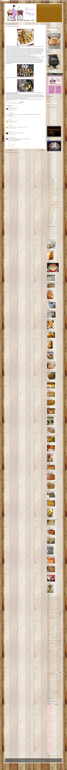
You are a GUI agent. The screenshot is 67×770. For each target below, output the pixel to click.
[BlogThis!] (20, 102)
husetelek (49, 633)
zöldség (20, 103)
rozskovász (52, 680)
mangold (59, 660)
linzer (51, 658)
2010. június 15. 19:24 (12, 134)
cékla (56, 605)
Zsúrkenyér (51, 197)
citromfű (53, 606)
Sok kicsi (56, 682)
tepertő (48, 690)
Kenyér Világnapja (57, 643)
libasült (54, 657)
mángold (48, 661)
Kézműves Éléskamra (54, 646)
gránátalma (50, 625)
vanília (52, 694)
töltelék (54, 692)
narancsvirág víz (49, 666)
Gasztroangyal (49, 623)
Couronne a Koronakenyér (53, 206)
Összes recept (49, 25)
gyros (58, 626)
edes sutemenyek (56, 612)
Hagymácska (51, 213)
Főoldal (24, 150)
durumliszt (48, 612)
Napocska (50, 200)
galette (59, 622)
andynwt (36, 760)
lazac (49, 655)
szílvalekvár (54, 687)
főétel (60, 621)
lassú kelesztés (59, 654)
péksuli (59, 671)
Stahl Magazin (49, 684)
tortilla (60, 691)
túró (60, 692)
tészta (55, 690)
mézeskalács (57, 664)
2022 (49, 161)
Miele (48, 665)
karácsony (53, 638)
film (59, 620)
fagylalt (59, 619)
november (51, 180)
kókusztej (58, 648)
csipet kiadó (49, 609)
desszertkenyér (54, 611)
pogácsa (58, 675)
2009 (49, 222)
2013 (49, 173)
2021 (49, 162)
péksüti (59, 674)
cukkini (48, 607)
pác (60, 669)
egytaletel (57, 617)
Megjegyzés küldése (10, 146)
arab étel (52, 597)
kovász (48, 650)
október (50, 181)
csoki (55, 609)
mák (51, 659)
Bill (59, 601)
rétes (55, 678)
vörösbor (49, 696)
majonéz (48, 659)
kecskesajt (53, 639)
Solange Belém (11, 137)
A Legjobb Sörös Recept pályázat (54, 194)
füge (56, 622)
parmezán (48, 671)
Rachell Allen (49, 677)
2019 (49, 165)
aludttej (55, 596)
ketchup (59, 645)
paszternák (52, 671)
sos (58, 682)
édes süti (54, 613)
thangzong (59, 690)
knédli (55, 647)
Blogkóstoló (48, 603)
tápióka (55, 688)
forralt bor (56, 621)
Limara (49, 97)
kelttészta (55, 640)
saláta (54, 681)
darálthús (57, 610)
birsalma (48, 602)
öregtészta (56, 669)
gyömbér (54, 626)
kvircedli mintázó (53, 654)
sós (47, 683)
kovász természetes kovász (56, 650)
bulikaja (52, 605)
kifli (59, 646)
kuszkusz (58, 653)
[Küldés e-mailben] (19, 102)
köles (59, 651)
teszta (51, 690)
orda (55, 668)
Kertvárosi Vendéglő (49, 645)
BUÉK (60, 604)
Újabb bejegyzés (10, 150)
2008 (49, 223)
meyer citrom (49, 664)
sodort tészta (51, 682)
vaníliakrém (56, 694)
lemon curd (56, 655)
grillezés (10, 103)
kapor (48, 638)
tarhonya (58, 688)
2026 (49, 155)
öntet (48, 669)
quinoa (58, 676)
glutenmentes (51, 624)
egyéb (50, 617)
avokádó (48, 600)
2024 (49, 158)
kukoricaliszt (49, 653)
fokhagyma (52, 621)
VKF (60, 695)
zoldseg (17, 103)
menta (59, 663)
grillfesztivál (58, 625)
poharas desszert (49, 676)
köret (15, 103)
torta (57, 691)
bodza (59, 603)
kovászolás (48, 651)
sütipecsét (51, 685)
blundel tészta (54, 603)
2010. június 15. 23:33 (12, 144)
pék (56, 671)
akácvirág (51, 596)
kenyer (56, 641)
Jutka (9, 125)
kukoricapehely (54, 653)
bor (54, 604)
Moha (9, 131)
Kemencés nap (51, 210)
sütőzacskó (48, 686)
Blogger (44, 760)
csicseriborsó (49, 608)
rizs (60, 678)
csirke (52, 609)
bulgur (49, 605)
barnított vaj (55, 600)
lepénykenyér (50, 656)
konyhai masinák (54, 649)
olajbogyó (51, 668)
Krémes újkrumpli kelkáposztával (54, 201)
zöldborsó (50, 697)
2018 (49, 166)
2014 (49, 172)
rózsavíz (48, 680)
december (51, 178)
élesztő (55, 618)
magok (58, 658)
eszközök (55, 619)
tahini (52, 688)
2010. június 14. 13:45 (12, 122)
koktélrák (59, 647)
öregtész (52, 669)
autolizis (59, 599)
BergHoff (57, 601)
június (50, 187)
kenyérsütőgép (55, 644)
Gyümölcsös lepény (52, 196)
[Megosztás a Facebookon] (22, 102)
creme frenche (57, 606)
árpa (55, 597)
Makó (55, 659)
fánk (47, 620)
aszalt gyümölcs (54, 598)
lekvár (52, 655)
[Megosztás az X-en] (21, 102)
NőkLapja (55, 667)
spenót (59, 683)
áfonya (48, 596)
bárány (52, 600)
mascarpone (51, 662)
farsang (51, 620)
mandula (55, 660)
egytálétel (49, 618)
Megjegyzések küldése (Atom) (15, 152)
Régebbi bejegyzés (40, 150)
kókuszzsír (48, 649)
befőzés (50, 601)
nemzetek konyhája (56, 666)
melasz (55, 663)
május (50, 215)
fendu (53, 620)
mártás (60, 661)
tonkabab (53, 691)
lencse (60, 655)
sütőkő (55, 685)
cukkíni (51, 607)
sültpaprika (53, 684)
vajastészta (48, 694)
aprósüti (48, 597)
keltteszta (49, 640)
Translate (54, 104)
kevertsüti (48, 646)
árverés (59, 597)
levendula (55, 656)
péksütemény (50, 674)
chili (58, 605)
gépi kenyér (54, 623)
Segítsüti (57, 681)
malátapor (48, 660)
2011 (49, 176)
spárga (56, 683)
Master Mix (57, 662)
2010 (49, 177)
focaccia (48, 621)
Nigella (51, 667)
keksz (58, 639)
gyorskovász (48, 626)
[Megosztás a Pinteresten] (23, 102)
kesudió (55, 645)
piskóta (48, 675)
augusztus (51, 184)
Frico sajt (53, 622)
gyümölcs (49, 627)
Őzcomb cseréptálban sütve (53, 190)
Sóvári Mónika (52, 683)
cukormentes (55, 607)
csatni (59, 607)
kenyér (49, 643)
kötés (59, 652)
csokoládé (51, 610)
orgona (60, 668)
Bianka (9, 107)
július (50, 185)
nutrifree (59, 667)
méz (53, 664)
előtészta (48, 619)
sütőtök (58, 685)
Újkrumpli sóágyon (52, 209)
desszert (48, 611)
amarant (59, 596)
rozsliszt (57, 680)
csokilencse (59, 609)
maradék (52, 661)
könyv (48, 652)
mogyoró (53, 665)
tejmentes (48, 689)
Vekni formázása (51, 198)
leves (60, 656)
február (50, 219)
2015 (49, 170)
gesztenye (59, 623)
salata (50, 681)
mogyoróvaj (58, 665)
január (50, 220)
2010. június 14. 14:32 (12, 128)
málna (52, 660)
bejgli (53, 601)
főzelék (50, 622)
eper (52, 619)
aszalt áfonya (49, 598)
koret (13, 103)
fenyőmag (56, 620)
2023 (49, 159)
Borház (57, 604)
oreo (57, 668)
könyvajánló (52, 652)
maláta (59, 659)
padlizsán (49, 670)
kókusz (48, 648)
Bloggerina (58, 602)
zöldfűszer (58, 697)
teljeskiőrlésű (58, 689)
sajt (60, 680)
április (50, 216)
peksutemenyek (51, 672)
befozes (59, 600)
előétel (59, 618)
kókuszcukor (53, 648)
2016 (49, 169)
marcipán (55, 661)
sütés (57, 684)
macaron (54, 658)
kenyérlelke (48, 644)
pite (54, 675)
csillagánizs (58, 608)
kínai (52, 647)
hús (58, 632)
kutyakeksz (48, 654)
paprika (59, 670)
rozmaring (58, 679)
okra (47, 668)
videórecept (56, 695)
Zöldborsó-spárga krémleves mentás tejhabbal (53, 205)
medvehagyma (49, 663)
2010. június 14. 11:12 (12, 116)
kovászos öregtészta (54, 651)
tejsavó (54, 689)
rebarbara (54, 677)
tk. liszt (49, 691)
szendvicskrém (54, 686)
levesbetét (50, 657)
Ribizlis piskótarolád (52, 193)
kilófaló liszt (48, 647)
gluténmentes (58, 624)
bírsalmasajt (53, 602)
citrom (48, 606)
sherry (48, 682)
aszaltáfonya (54, 599)
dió (58, 611)
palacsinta (54, 670)
